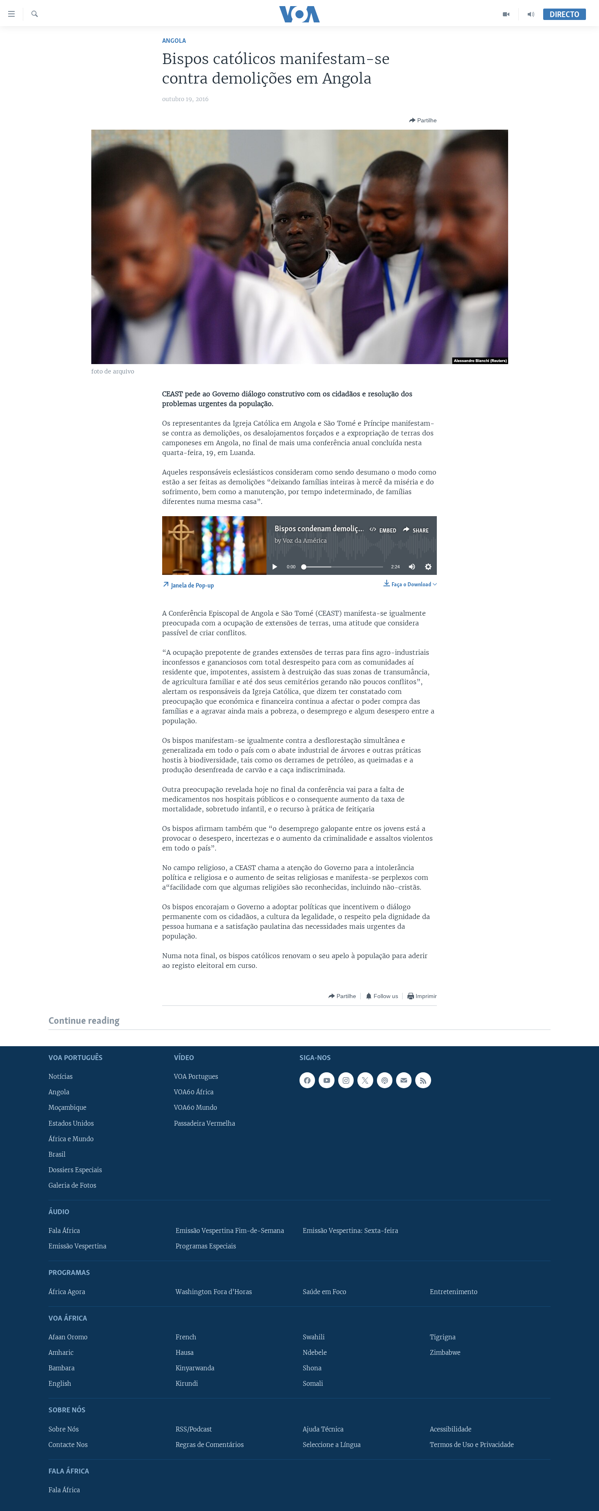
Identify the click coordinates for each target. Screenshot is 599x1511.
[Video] (506, 14)
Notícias (60, 1076)
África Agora (66, 1291)
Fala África (64, 1231)
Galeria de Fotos (72, 1185)
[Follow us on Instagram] (346, 1080)
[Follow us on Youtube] (326, 1080)
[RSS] (423, 1080)
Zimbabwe (445, 1352)
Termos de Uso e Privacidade (472, 1444)
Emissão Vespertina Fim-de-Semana (230, 1231)
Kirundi (187, 1383)
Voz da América (305, 540)
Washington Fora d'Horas (214, 1291)
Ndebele (315, 1352)
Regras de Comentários (210, 1444)
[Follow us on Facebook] (307, 1080)
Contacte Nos (68, 1444)
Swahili (314, 1337)
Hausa (185, 1352)
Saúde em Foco (324, 1291)
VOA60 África (194, 1092)
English (59, 1383)
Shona (312, 1368)
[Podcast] (384, 1080)
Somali (313, 1383)
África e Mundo (71, 1138)
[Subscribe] (404, 1080)
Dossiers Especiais (75, 1169)
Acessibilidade (450, 1429)
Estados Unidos (71, 1123)
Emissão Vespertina (77, 1246)
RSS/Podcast (194, 1429)
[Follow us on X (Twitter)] (365, 1080)
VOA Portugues (196, 1076)
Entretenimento (454, 1291)
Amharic (60, 1352)
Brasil (57, 1154)
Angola (174, 41)
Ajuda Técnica (323, 1429)
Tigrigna (443, 1337)
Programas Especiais (206, 1246)
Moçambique (67, 1107)
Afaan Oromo (68, 1337)
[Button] (423, 120)
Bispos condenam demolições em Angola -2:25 (349, 529)
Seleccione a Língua (332, 1444)
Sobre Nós (63, 1429)
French (186, 1337)
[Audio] (531, 14)
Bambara (61, 1368)
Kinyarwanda (195, 1368)
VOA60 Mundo (195, 1107)
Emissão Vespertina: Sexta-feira (350, 1231)
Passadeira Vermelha (204, 1123)
